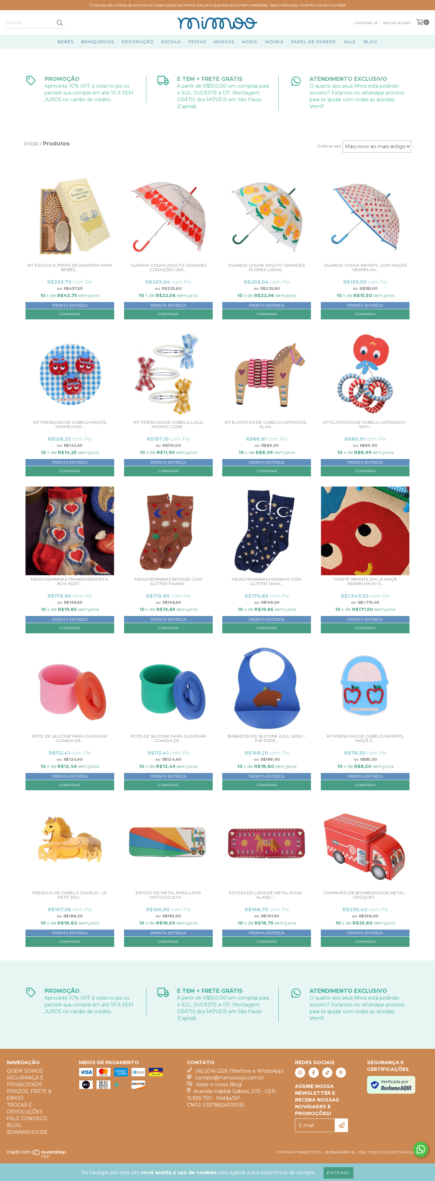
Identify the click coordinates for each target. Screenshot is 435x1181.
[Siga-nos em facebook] (314, 1073)
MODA (249, 41)
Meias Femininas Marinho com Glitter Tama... (266, 581)
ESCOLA (171, 41)
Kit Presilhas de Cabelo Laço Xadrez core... (168, 424)
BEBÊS (65, 41)
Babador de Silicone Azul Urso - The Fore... (267, 738)
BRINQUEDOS (97, 41)
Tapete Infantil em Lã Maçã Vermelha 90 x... (365, 581)
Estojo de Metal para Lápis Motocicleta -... (168, 895)
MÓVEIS (274, 41)
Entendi (338, 1172)
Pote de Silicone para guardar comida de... (69, 738)
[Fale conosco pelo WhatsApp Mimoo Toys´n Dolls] (420, 1149)
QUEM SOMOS (25, 1071)
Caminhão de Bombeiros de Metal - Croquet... (365, 895)
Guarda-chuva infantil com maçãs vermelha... (365, 267)
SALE (350, 41)
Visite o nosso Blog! (219, 1084)
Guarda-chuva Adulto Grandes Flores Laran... (266, 267)
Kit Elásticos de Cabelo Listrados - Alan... (267, 424)
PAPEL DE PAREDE (313, 41)
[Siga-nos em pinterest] (341, 1073)
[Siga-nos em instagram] (300, 1073)
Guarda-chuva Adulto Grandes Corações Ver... (168, 267)
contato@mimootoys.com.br (229, 1078)
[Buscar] (59, 22)
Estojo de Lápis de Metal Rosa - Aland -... (266, 895)
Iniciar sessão (397, 23)
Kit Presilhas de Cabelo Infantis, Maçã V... (365, 738)
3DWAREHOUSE (27, 1132)
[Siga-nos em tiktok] (327, 1073)
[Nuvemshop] (36, 1157)
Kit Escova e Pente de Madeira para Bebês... (70, 267)
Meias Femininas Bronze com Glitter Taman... (168, 581)
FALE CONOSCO (27, 1118)
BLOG (371, 41)
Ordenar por (329, 145)
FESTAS (197, 41)
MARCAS (224, 41)
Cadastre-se (366, 23)
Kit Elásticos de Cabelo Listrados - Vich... (365, 424)
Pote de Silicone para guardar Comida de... (168, 738)
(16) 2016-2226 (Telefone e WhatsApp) (239, 1071)
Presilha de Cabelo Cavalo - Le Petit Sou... (69, 895)
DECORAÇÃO (138, 41)
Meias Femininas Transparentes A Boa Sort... (69, 581)
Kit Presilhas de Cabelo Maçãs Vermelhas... (69, 424)
